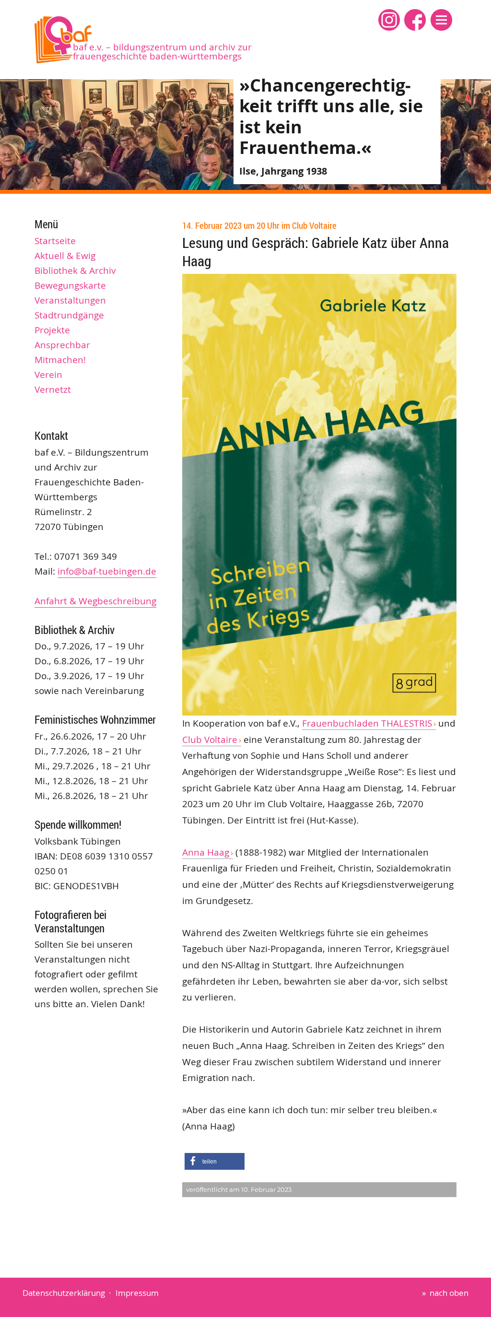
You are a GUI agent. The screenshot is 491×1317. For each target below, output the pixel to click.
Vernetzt (53, 389)
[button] (441, 20)
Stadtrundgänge (69, 315)
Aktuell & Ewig (65, 255)
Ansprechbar (62, 345)
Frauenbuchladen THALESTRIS (367, 723)
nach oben (449, 1292)
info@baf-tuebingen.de (107, 571)
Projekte (52, 330)
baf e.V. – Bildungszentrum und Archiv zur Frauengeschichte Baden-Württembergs (162, 51)
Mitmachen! (60, 359)
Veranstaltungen (70, 300)
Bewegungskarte (70, 285)
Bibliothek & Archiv (75, 270)
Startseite (55, 241)
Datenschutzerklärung (64, 1292)
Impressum (137, 1292)
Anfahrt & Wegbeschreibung (95, 601)
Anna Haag (205, 852)
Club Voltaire (209, 739)
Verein (48, 374)
